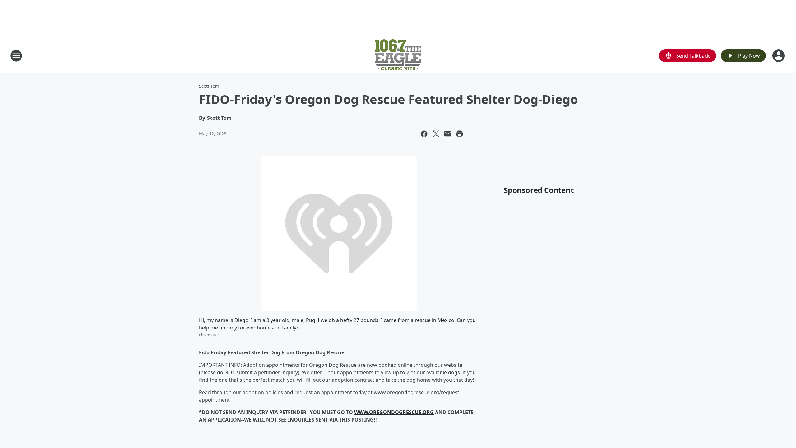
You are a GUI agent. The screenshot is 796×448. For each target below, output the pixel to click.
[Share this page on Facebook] (424, 133)
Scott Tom (209, 86)
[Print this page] (459, 133)
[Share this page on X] (436, 133)
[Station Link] (398, 55)
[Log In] (779, 55)
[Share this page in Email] (447, 133)
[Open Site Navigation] (16, 55)
